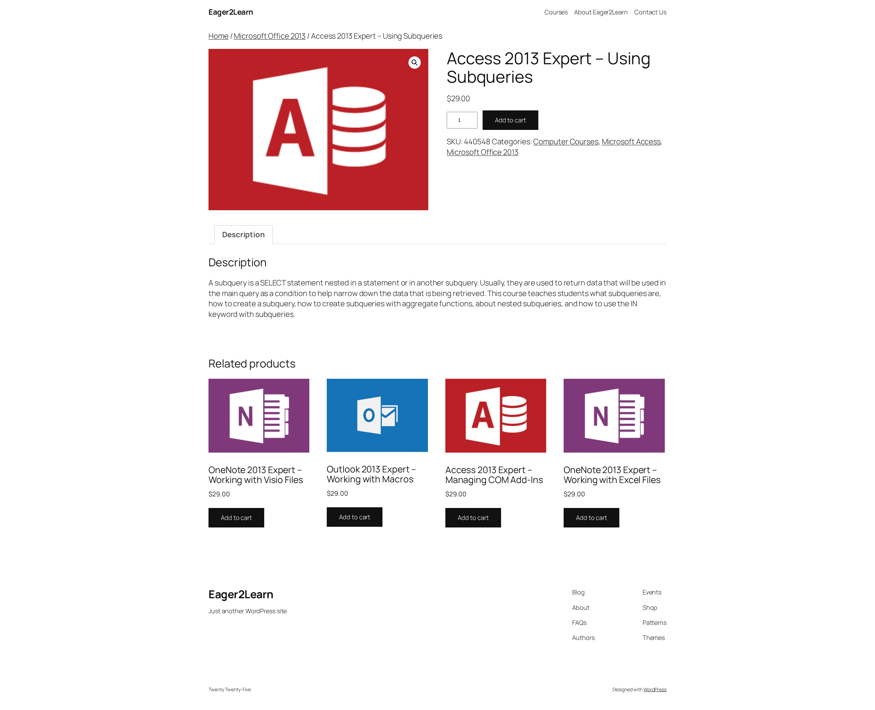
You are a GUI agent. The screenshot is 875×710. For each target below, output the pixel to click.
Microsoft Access (631, 141)
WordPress (655, 689)
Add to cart (510, 120)
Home (218, 36)
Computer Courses (565, 141)
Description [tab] (243, 234)
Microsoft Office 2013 (270, 36)
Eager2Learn (230, 12)
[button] (414, 62)
